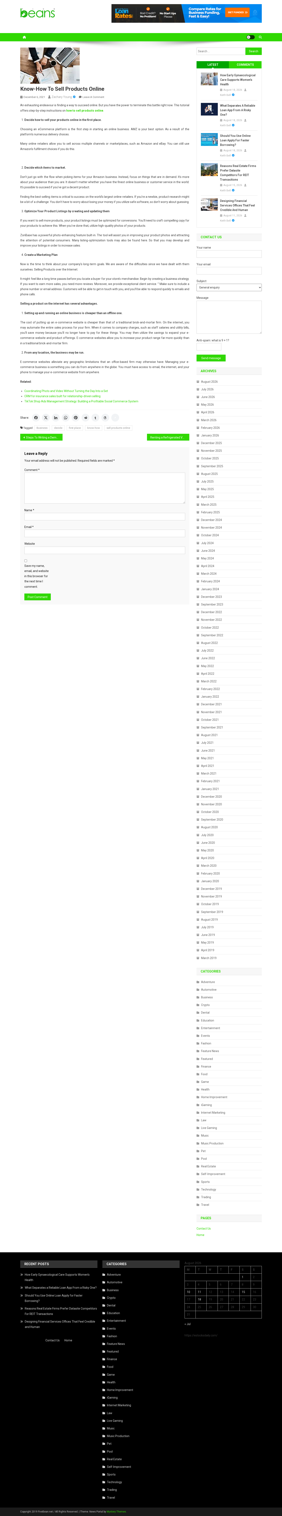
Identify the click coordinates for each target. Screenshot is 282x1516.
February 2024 (210, 581)
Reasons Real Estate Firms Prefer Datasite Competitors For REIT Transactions (238, 172)
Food (204, 1074)
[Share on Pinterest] (75, 418)
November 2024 (211, 527)
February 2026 (210, 427)
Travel (205, 1204)
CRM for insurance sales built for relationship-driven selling (62, 396)
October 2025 (210, 458)
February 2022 (210, 689)
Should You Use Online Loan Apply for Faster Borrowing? (235, 140)
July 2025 (207, 481)
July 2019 (207, 927)
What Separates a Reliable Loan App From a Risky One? (237, 110)
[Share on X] (46, 418)
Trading (206, 1197)
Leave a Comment (93, 97)
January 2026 (210, 435)
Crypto (205, 1005)
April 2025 (207, 496)
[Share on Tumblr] (95, 418)
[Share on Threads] (105, 418)
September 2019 (212, 912)
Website (29, 543)
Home (200, 1235)
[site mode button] (250, 37)
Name (29, 510)
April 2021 (207, 766)
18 (199, 1299)
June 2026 (208, 397)
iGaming (206, 1105)
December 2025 (211, 443)
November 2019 (211, 896)
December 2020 (211, 796)
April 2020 (207, 858)
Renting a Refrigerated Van (168, 437)
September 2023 (212, 604)
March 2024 (209, 573)
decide (58, 427)
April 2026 (207, 412)
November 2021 (211, 712)
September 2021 (212, 727)
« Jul (188, 1324)
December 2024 (211, 520)
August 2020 (209, 827)
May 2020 (207, 850)
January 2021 (210, 789)
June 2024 (208, 550)
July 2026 (207, 389)
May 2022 (207, 666)
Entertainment (210, 1028)
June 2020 (208, 842)
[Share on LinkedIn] (56, 418)
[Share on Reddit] (85, 418)
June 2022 (208, 658)
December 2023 (211, 596)
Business (42, 427)
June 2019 (208, 935)
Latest (212, 64)
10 (188, 1292)
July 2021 (207, 742)
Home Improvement (214, 1097)
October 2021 (210, 719)
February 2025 (210, 512)
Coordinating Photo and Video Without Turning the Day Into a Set (66, 391)
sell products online (118, 427)
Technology (208, 1189)
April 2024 (207, 566)
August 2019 (209, 919)
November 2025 (211, 450)
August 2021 (209, 735)
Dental (205, 1012)
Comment (32, 470)
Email (29, 527)
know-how (93, 427)
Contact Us (204, 1228)
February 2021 (210, 781)
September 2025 (212, 466)
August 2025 (209, 474)
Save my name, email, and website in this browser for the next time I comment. (36, 576)
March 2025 (209, 504)
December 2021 (211, 704)
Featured (207, 1059)
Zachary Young (62, 97)
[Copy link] (115, 418)
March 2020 (209, 865)
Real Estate (208, 1166)
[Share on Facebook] (36, 418)
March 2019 (209, 958)
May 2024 (207, 558)
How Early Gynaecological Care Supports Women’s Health (238, 80)
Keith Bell (225, 95)
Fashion (206, 1043)
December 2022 (211, 612)
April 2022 (207, 673)
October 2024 (210, 535)
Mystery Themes (116, 1511)
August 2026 (209, 381)
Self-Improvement (213, 1174)
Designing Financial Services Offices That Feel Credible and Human (237, 205)
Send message (211, 358)
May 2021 (207, 758)
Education (207, 1020)
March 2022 (209, 681)
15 (243, 1292)
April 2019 (207, 950)
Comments (245, 64)
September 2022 (212, 635)
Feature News (210, 1051)
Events (205, 1035)
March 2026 (209, 420)
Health (205, 1089)
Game (205, 1081)
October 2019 (210, 904)
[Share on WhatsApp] (66, 418)
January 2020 (210, 881)
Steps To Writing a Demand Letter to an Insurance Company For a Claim (44, 437)
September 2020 (212, 819)
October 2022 (210, 627)
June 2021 (208, 750)
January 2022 (210, 696)
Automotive (209, 989)
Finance (206, 1066)
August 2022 (209, 643)
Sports (205, 1181)
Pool (204, 1158)
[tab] (213, 64)
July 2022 (207, 650)
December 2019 (211, 888)
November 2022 (211, 619)
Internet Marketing (213, 1112)
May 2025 (207, 489)
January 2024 (210, 589)
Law (203, 1120)
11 (199, 1292)
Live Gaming (209, 1128)
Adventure (208, 982)
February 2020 (210, 873)
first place (75, 427)
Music (205, 1135)
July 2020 (207, 835)
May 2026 (207, 404)
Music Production (212, 1143)
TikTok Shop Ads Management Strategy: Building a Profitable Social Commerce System (81, 401)
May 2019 (207, 942)
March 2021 (209, 773)
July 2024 (207, 543)
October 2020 (210, 812)
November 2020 (211, 804)
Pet (203, 1151)
